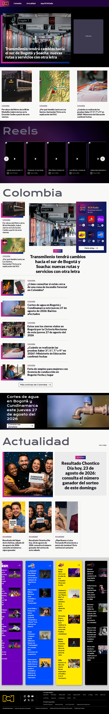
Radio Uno (102, 694)
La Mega (90, 694)
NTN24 (69, 698)
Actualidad (31, 3)
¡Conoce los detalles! (14, 426)
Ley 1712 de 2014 (69, 704)
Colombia (17, 3)
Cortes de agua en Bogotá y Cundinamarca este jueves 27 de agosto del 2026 (23, 408)
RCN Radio (53, 694)
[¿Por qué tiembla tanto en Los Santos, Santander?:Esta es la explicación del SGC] (54, 86)
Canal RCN (45, 694)
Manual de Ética (59, 704)
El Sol (96, 694)
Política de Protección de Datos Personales (61, 708)
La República (62, 698)
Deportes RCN (76, 694)
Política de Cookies (80, 708)
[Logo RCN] (8, 698)
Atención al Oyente (48, 704)
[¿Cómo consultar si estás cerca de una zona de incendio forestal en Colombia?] (14, 287)
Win (74, 698)
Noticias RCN (62, 694)
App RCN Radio (47, 3)
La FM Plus (46, 698)
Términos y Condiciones (41, 708)
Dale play (89, 248)
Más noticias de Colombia (33, 385)
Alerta (84, 694)
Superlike (53, 698)
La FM (69, 694)
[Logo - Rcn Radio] (6, 3)
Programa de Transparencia (83, 704)
